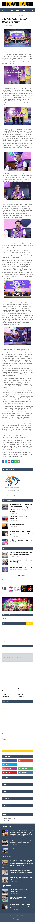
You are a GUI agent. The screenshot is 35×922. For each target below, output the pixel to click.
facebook (6, 694)
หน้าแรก (3, 15)
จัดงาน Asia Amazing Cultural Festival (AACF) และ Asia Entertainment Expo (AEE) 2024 (21, 533)
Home (11, 915)
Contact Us (22, 915)
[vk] (25, 772)
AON (4, 25)
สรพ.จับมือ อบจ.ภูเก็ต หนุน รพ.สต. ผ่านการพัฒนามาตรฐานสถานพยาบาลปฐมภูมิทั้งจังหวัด (21, 841)
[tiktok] (25, 764)
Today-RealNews (17, 10)
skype (21, 696)
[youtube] (25, 760)
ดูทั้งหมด (29, 623)
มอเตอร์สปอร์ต (21, 575)
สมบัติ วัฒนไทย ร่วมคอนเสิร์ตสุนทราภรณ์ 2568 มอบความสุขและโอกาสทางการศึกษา (21, 568)
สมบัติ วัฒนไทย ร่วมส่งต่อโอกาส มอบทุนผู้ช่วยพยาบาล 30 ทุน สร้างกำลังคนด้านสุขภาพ (21, 553)
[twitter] (9, 764)
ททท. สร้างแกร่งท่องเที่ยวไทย (17, 524)
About (16, 915)
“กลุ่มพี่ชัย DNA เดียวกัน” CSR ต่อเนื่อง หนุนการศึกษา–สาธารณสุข (21, 561)
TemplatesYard (15, 918)
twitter (21, 694)
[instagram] (9, 768)
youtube (5, 696)
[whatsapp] (25, 768)
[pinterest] (9, 772)
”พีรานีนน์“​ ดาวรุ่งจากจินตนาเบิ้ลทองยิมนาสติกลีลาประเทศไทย (21, 541)
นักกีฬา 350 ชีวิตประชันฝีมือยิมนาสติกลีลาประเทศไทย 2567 (20, 517)
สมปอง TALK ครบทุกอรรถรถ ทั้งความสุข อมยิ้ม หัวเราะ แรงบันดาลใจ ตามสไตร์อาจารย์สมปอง (21, 871)
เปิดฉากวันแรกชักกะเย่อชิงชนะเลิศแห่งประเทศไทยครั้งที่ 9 (19, 898)
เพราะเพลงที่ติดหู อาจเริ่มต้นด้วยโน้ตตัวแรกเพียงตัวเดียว (21, 878)
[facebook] (9, 760)
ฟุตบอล (3, 575)
